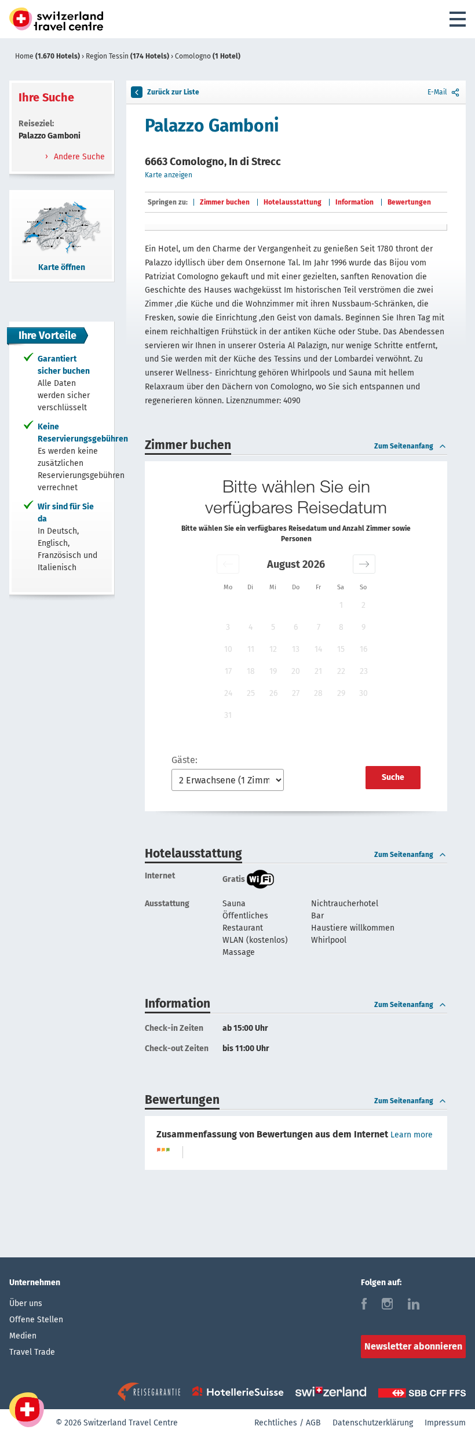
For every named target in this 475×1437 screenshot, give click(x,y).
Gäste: (184, 759)
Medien (22, 1336)
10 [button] (228, 649)
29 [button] (341, 693)
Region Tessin (127, 56)
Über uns (25, 1303)
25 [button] (251, 693)
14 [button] (318, 649)
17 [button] (228, 671)
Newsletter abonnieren (413, 1346)
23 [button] (364, 671)
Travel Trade (32, 1352)
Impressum (445, 1423)
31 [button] (228, 715)
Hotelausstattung (292, 202)
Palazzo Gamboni (212, 125)
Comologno (207, 56)
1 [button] (341, 605)
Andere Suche (78, 157)
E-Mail (437, 92)
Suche (393, 777)
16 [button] (363, 649)
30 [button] (363, 693)
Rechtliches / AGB (287, 1423)
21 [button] (318, 671)
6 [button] (296, 627)
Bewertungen (409, 202)
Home (47, 56)
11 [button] (250, 649)
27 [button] (295, 693)
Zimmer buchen (225, 202)
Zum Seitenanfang (403, 446)
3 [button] (228, 627)
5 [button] (273, 627)
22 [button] (341, 671)
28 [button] (318, 693)
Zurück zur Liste (173, 92)
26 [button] (273, 693)
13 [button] (295, 649)
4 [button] (251, 627)
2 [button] (363, 605)
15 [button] (341, 649)
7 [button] (318, 627)
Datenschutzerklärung (372, 1423)
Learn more (411, 1135)
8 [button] (341, 627)
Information (354, 202)
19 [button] (273, 671)
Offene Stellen (36, 1320)
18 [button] (251, 671)
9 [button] (363, 627)
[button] (228, 564)
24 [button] (228, 693)
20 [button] (295, 671)
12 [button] (273, 649)
